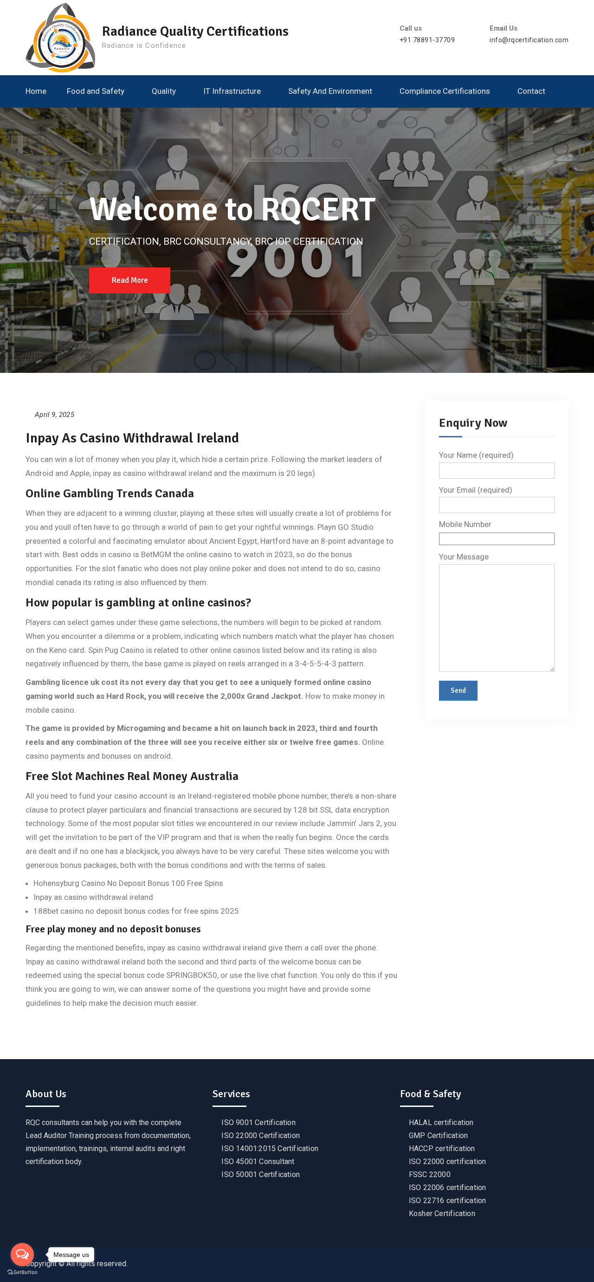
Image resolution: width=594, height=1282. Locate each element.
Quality (164, 91)
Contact (531, 91)
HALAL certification (441, 1122)
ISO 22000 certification (447, 1161)
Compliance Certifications (445, 91)
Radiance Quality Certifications (195, 31)
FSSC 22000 (430, 1174)
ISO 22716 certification (447, 1200)
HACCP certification (442, 1148)
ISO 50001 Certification (260, 1174)
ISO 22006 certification (447, 1187)
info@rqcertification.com (529, 40)
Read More (130, 280)
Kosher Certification (442, 1213)
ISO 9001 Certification (258, 1122)
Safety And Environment (330, 91)
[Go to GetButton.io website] (22, 1272)
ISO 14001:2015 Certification (269, 1148)
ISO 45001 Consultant (257, 1161)
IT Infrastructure (232, 91)
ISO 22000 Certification (260, 1135)
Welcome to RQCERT (232, 209)
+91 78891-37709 (427, 40)
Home (36, 91)
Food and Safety (95, 91)
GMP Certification (438, 1135)
